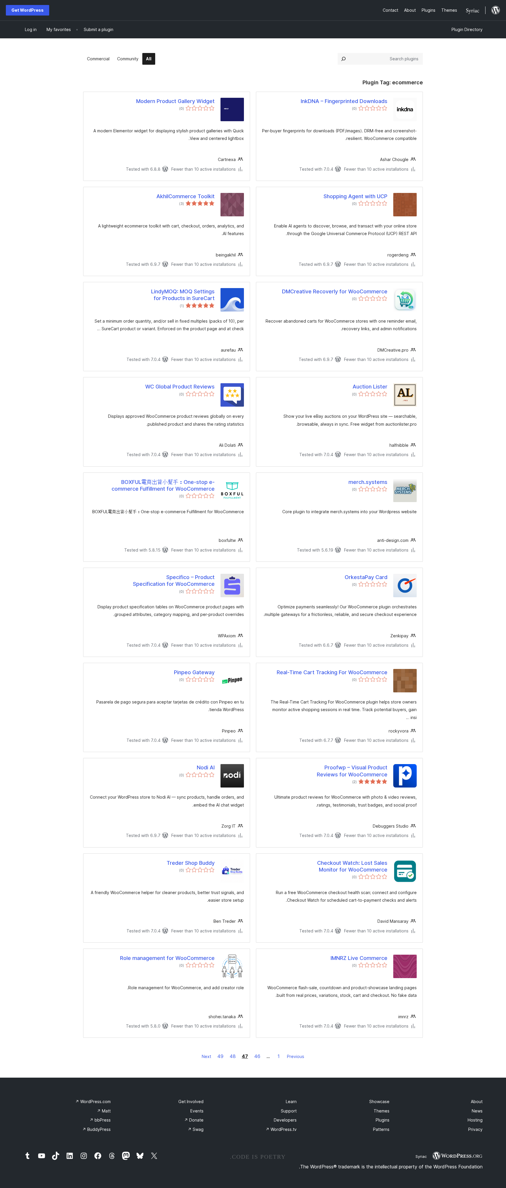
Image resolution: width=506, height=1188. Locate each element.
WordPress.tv (281, 1129)
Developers (285, 1119)
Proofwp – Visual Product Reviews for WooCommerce (352, 770)
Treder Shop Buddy (191, 863)
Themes (381, 1110)
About (477, 1101)
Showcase (379, 1101)
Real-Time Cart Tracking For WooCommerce (332, 672)
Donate (194, 1119)
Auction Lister (370, 387)
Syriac (421, 1156)
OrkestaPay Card (366, 577)
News (477, 1110)
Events (197, 1110)
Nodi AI (206, 767)
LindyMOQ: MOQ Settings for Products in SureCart (183, 294)
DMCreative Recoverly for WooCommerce (334, 291)
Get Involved (191, 1101)
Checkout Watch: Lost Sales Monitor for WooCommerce (352, 866)
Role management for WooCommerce (167, 958)
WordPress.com (93, 1101)
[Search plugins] (343, 59)
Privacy (475, 1129)
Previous (295, 1056)
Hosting (475, 1119)
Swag (196, 1129)
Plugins (382, 1119)
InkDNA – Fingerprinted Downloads (344, 101)
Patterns (381, 1129)
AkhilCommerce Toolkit (185, 196)
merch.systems (367, 482)
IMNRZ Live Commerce (359, 958)
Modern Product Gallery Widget (175, 101)
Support (289, 1110)
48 (233, 1056)
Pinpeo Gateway (194, 672)
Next (206, 1056)
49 (220, 1056)
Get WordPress (27, 10)
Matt (104, 1110)
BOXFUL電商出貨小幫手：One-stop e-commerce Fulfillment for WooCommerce (163, 485)
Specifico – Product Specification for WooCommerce (174, 580)
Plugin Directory (467, 29)
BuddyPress (96, 1129)
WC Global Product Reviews (180, 387)
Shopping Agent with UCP (355, 196)
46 (257, 1056)
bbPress (100, 1119)
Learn (291, 1101)
